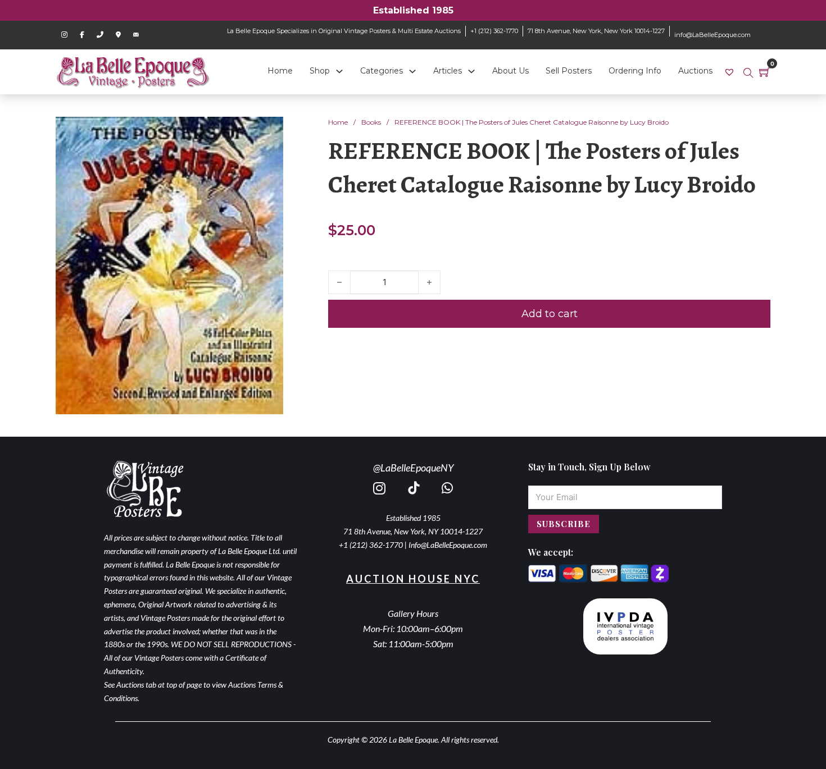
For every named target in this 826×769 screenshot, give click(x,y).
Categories (381, 71)
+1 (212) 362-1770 (494, 31)
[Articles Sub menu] (471, 71)
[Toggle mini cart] (764, 71)
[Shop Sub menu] (339, 71)
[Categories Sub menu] (412, 71)
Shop (320, 71)
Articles (447, 71)
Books (371, 122)
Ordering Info (635, 71)
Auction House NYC (413, 579)
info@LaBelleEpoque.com (712, 35)
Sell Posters (569, 71)
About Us (510, 71)
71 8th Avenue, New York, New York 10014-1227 (596, 31)
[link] (731, 71)
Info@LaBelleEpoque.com (448, 545)
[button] (268, 132)
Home (280, 71)
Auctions (695, 71)
